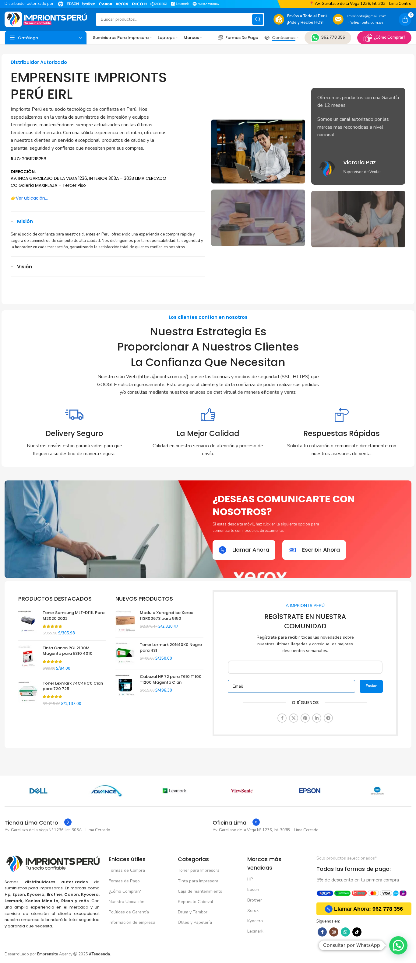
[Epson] (310, 791)
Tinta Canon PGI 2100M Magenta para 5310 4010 (68, 650)
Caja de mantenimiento (200, 891)
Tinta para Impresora (198, 881)
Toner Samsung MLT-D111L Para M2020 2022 (73, 615)
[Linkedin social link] (316, 718)
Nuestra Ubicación (126, 902)
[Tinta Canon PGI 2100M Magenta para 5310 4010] (28, 658)
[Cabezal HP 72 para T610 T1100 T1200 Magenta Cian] (125, 685)
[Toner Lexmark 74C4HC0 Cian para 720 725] (28, 694)
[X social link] (293, 718)
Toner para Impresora (199, 870)
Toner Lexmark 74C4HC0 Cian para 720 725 (73, 686)
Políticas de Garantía (129, 912)
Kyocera (255, 921)
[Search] (257, 19)
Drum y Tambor (192, 912)
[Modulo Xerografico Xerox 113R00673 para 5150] (125, 621)
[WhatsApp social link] (345, 932)
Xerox (253, 910)
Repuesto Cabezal (195, 902)
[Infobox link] (358, 169)
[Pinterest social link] (305, 718)
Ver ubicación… (32, 198)
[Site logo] (46, 19)
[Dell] (38, 791)
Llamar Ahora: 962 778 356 (368, 909)
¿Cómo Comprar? (389, 37)
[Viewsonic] (242, 791)
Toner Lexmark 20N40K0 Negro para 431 (171, 647)
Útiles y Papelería (195, 922)
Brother (254, 900)
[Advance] (106, 791)
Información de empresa (132, 922)
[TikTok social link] (356, 932)
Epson (253, 889)
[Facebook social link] (282, 718)
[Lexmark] (174, 791)
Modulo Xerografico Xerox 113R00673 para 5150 (166, 615)
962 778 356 (333, 37)
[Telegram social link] (328, 718)
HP (250, 879)
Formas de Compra (127, 870)
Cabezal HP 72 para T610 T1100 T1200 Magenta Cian (171, 679)
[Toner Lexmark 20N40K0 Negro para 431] (125, 653)
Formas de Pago (124, 881)
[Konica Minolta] (377, 791)
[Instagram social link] (333, 932)
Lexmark (255, 931)
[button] (398, 945)
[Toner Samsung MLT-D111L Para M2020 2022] (28, 623)
